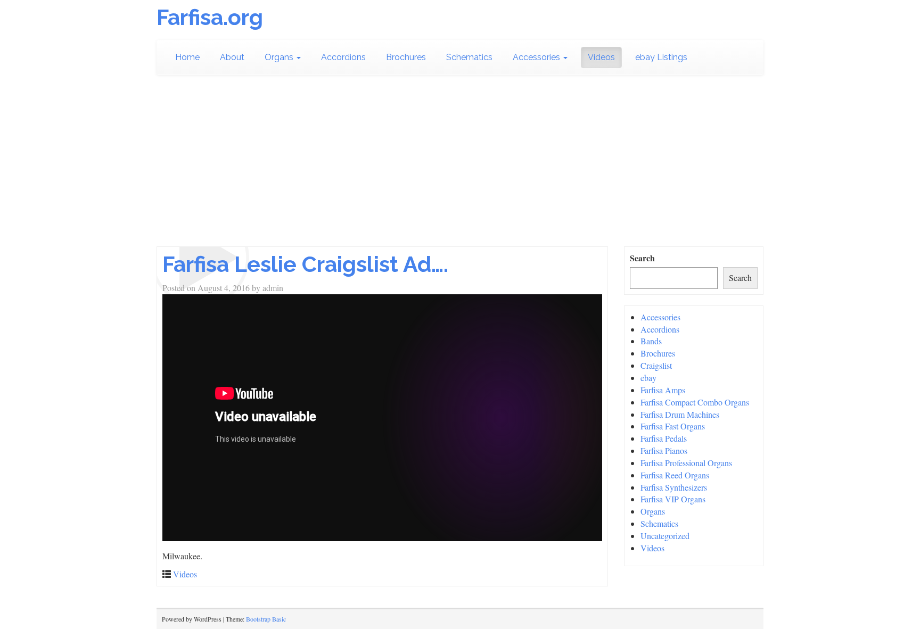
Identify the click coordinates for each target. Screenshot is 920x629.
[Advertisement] (460, 166)
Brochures (406, 57)
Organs (280, 57)
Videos (601, 57)
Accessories (537, 57)
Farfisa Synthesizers (673, 487)
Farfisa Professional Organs (686, 462)
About (232, 57)
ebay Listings (661, 57)
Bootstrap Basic (266, 619)
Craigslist (656, 365)
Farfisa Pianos (663, 450)
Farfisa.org (210, 17)
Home (187, 57)
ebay (648, 377)
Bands (651, 340)
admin (272, 287)
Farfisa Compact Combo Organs (694, 402)
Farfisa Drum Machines (679, 414)
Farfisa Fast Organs (672, 426)
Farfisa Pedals (663, 438)
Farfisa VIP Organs (672, 498)
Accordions (343, 57)
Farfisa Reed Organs (674, 475)
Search (642, 258)
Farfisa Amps (662, 389)
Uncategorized (664, 535)
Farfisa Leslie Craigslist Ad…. (305, 264)
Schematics (469, 57)
